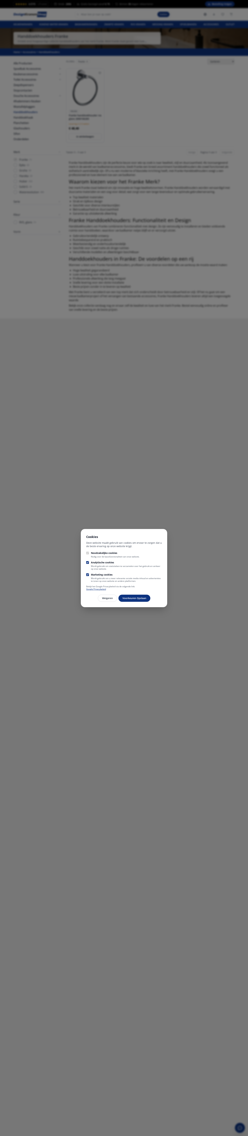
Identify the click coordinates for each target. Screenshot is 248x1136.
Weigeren (107, 598)
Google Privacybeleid (96, 589)
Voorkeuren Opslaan (134, 598)
